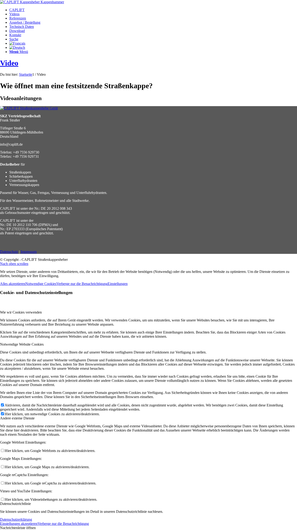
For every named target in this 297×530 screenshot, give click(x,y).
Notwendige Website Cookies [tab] (22, 344)
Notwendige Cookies (40, 284)
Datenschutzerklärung (16, 519)
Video (9, 63)
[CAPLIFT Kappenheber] (32, 2)
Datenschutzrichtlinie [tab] (15, 504)
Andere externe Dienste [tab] (17, 418)
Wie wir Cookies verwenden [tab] (21, 312)
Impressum (29, 252)
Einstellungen (118, 284)
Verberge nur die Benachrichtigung (82, 284)
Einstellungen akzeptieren (19, 524)
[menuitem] (153, 10)
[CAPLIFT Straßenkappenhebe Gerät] (29, 108)
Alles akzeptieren (12, 284)
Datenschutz (9, 252)
